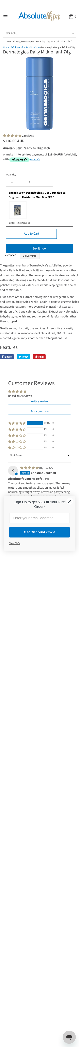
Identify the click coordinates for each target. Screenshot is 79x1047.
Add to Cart (31, 233)
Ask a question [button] (40, 411)
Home (6, 47)
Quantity (11, 174)
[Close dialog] (69, 501)
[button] (39, 98)
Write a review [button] (39, 401)
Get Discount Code (39, 532)
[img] (29, 468)
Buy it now (39, 248)
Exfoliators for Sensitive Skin (25, 47)
